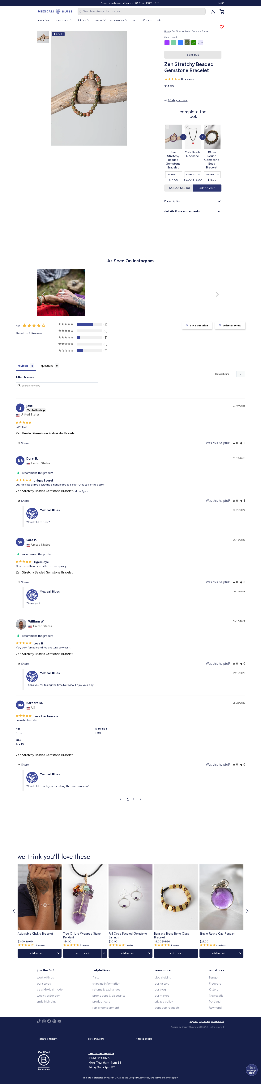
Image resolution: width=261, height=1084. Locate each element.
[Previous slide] (56, 87)
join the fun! (45, 970)
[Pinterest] (54, 1021)
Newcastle (216, 995)
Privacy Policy (143, 1077)
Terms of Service (163, 1077)
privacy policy (164, 1001)
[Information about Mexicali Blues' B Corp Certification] (62, 1060)
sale (158, 20)
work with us (45, 977)
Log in (221, 3)
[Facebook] (49, 1021)
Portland (214, 1001)
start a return (49, 1039)
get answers (96, 1039)
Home (167, 31)
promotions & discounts (108, 995)
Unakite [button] (172, 174)
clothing (81, 20)
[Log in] (212, 11)
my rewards (217, 1021)
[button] (192, 55)
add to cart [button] (207, 188)
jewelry (98, 20)
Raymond (215, 1007)
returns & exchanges (106, 989)
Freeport (215, 983)
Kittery (213, 989)
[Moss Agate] (193, 42)
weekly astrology (48, 995)
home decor (62, 20)
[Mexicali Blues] (55, 11)
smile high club (47, 1001)
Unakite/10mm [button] (212, 174)
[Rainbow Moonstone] (200, 42)
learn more (163, 970)
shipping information (106, 983)
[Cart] (220, 11)
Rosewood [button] (191, 174)
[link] (40, 911)
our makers (162, 995)
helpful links (101, 970)
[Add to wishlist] (221, 26)
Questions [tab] (47, 365)
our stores (44, 983)
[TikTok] (39, 1021)
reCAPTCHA (113, 1077)
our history (162, 983)
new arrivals (44, 20)
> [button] (141, 799)
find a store (144, 1039)
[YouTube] (59, 1021)
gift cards (147, 20)
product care (101, 1001)
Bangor (214, 977)
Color (171, 37)
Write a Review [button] (232, 325)
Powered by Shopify (179, 1027)
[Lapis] (180, 42)
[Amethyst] (167, 42)
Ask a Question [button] (199, 325)
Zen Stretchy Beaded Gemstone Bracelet (44, 491)
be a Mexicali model (50, 989)
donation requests (167, 1007)
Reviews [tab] (23, 365)
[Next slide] (154, 87)
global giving (163, 977)
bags (135, 20)
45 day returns (177, 100)
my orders (204, 1021)
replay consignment (105, 1007)
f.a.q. (95, 977)
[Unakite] (187, 42)
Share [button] (24, 443)
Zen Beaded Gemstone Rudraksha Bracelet (46, 433)
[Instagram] (44, 1021)
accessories (117, 20)
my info (194, 1021)
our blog (160, 989)
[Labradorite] (173, 42)
